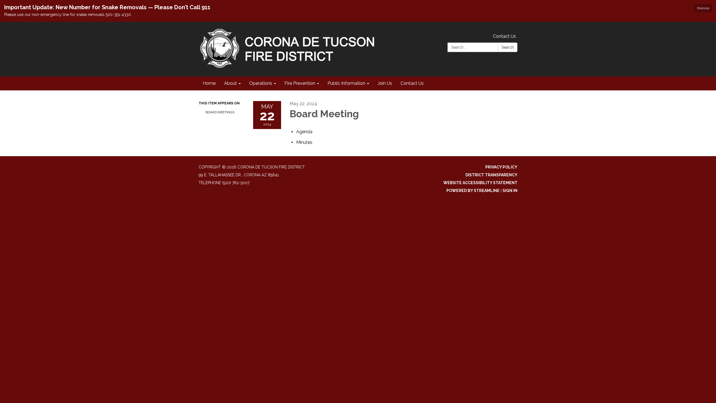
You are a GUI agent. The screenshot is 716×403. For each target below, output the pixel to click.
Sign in (510, 190)
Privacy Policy (501, 167)
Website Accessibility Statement (480, 183)
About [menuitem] (230, 83)
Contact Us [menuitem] (412, 83)
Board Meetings (220, 112)
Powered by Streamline (473, 190)
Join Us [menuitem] (385, 83)
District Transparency (491, 175)
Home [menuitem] (209, 83)
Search (507, 47)
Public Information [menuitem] (346, 83)
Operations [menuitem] (260, 83)
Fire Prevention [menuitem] (299, 83)
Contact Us (504, 36)
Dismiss (703, 8)
